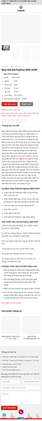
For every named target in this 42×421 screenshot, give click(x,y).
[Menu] (3, 8)
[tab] (21, 125)
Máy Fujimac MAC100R (27, 113)
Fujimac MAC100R (11, 113)
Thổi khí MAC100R (23, 116)
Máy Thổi (14, 139)
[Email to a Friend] (15, 121)
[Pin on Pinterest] (19, 121)
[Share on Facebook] (7, 121)
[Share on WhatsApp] (3, 121)
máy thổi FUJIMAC (25, 156)
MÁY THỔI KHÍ (15, 66)
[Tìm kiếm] (39, 9)
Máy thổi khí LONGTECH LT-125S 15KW (11, 337)
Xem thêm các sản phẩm (11, 303)
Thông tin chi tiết (10, 125)
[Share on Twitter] (11, 121)
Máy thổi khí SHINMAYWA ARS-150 (31, 337)
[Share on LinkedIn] (23, 121)
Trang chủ (5, 66)
